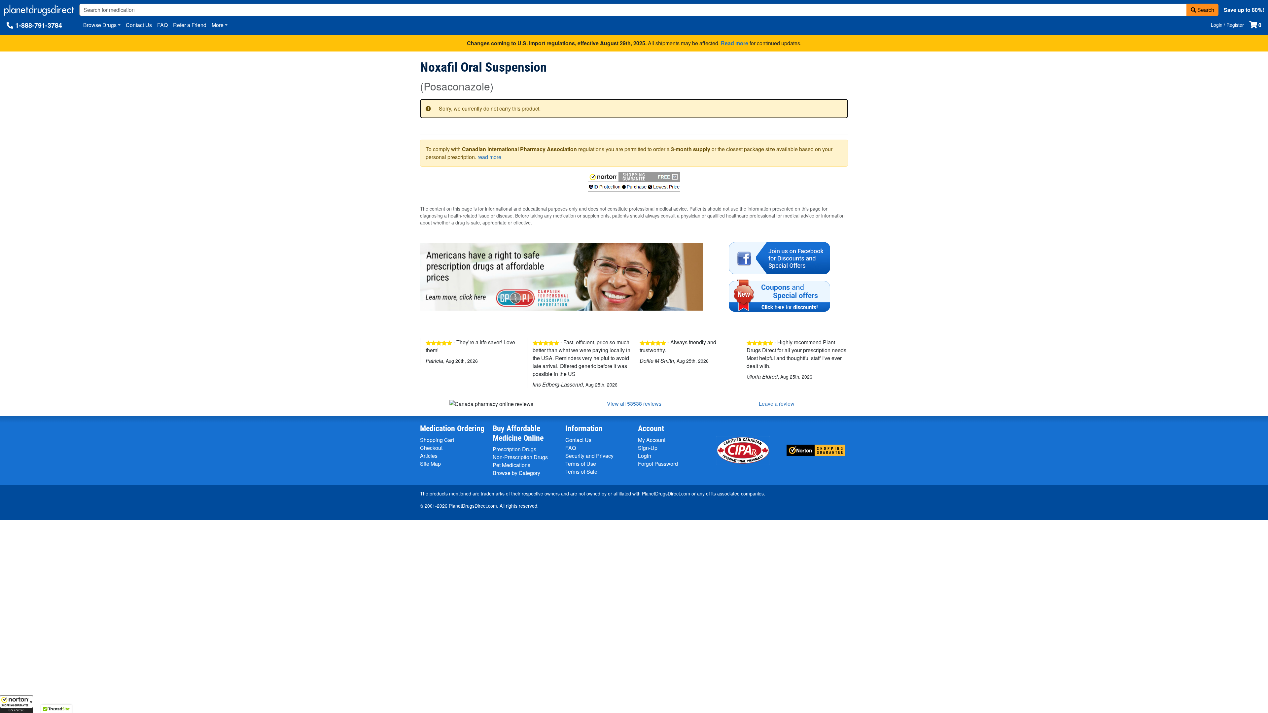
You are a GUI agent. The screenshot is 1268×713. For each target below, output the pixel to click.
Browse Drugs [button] (100, 25)
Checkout (431, 448)
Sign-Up (647, 448)
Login (644, 455)
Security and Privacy (589, 455)
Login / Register (1227, 24)
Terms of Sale (581, 471)
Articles (429, 455)
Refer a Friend (189, 25)
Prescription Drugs (514, 449)
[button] (16, 704)
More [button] (218, 25)
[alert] (634, 108)
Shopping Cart (437, 440)
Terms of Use (580, 463)
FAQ (162, 25)
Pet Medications (511, 465)
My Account (651, 440)
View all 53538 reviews (634, 403)
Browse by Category (516, 473)
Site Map (430, 463)
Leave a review (776, 403)
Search (1205, 10)
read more (489, 157)
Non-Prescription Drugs (520, 457)
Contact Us (139, 25)
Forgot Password (658, 463)
